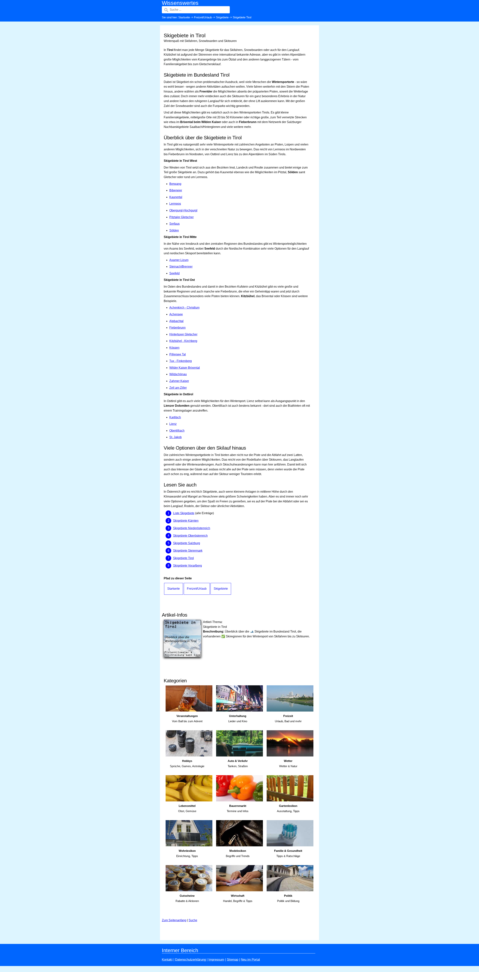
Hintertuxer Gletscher (183, 334)
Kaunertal (175, 197)
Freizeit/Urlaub (203, 17)
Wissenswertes (180, 3)
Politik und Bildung (288, 898)
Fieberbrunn (177, 327)
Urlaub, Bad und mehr (288, 718)
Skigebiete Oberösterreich (190, 535)
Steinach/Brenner (181, 266)
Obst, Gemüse (187, 808)
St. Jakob (175, 437)
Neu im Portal (250, 959)
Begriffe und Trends (238, 853)
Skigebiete (222, 17)
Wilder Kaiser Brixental (184, 367)
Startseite (184, 17)
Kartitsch (175, 417)
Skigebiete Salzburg (186, 543)
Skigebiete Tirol (183, 558)
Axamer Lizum (178, 260)
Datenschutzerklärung (190, 959)
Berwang (175, 183)
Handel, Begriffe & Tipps (237, 898)
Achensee (176, 314)
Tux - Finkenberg (180, 361)
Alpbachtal (176, 321)
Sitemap (232, 959)
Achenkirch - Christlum (184, 307)
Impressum (216, 959)
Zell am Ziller (178, 387)
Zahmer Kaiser (179, 381)
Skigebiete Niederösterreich (191, 528)
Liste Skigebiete (183, 513)
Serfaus (174, 223)
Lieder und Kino (237, 718)
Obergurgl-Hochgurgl (183, 210)
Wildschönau (178, 374)
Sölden (174, 230)
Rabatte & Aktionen (187, 898)
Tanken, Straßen (238, 763)
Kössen (174, 347)
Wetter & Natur (288, 763)
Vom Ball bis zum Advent (187, 718)
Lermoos (175, 203)
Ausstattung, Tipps (288, 808)
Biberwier (175, 190)
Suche (193, 920)
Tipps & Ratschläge (288, 853)
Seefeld (174, 273)
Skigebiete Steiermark (187, 550)
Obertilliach (176, 430)
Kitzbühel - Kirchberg (183, 340)
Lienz (173, 423)
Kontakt (167, 959)
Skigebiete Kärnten (186, 520)
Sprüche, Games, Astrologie (187, 763)
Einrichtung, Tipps (187, 853)
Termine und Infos (237, 808)
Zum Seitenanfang (174, 920)
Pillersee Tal (177, 354)
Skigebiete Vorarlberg (187, 565)
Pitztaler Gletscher (181, 217)
